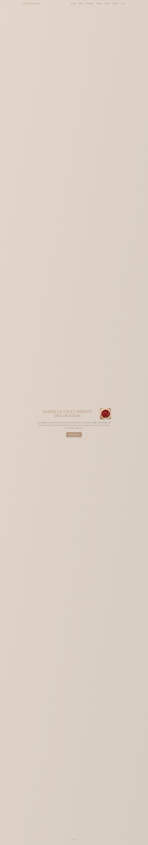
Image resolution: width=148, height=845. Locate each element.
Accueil (73, 3)
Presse (107, 3)
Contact (115, 3)
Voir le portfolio (74, 434)
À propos (99, 3)
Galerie (81, 3)
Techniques (90, 3)
